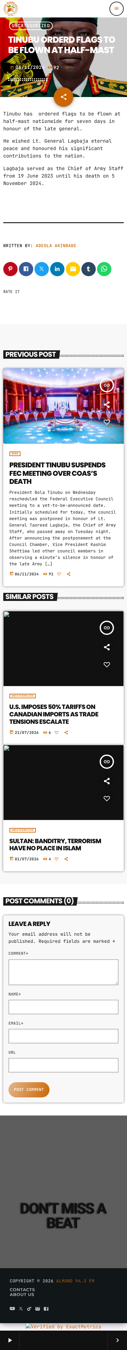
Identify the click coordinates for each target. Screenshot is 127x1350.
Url (12, 1052)
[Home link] (10, 8)
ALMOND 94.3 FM (75, 1281)
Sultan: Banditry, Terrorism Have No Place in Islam (55, 845)
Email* (15, 1023)
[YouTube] (12, 1309)
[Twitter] (20, 1309)
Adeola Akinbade (56, 245)
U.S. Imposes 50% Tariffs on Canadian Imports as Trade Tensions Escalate (53, 714)
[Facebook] (46, 1309)
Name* (14, 994)
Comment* (18, 953)
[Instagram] (37, 1309)
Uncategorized (31, 26)
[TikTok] (29, 1309)
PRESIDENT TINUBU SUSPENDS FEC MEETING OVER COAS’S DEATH (57, 473)
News (15, 453)
